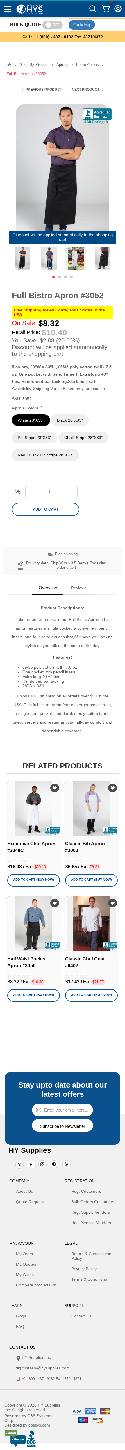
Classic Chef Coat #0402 (85, 962)
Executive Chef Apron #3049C (31, 847)
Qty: (18, 491)
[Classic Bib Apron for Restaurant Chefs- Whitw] (91, 808)
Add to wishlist (54, 788)
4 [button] (71, 277)
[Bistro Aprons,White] (33, 808)
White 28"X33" (31, 420)
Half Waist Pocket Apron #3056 (26, 962)
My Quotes (26, 1264)
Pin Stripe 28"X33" (34, 437)
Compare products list (36, 1285)
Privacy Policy (84, 1268)
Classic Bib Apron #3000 (85, 847)
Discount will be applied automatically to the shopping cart (62, 237)
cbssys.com (39, 1425)
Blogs (21, 1316)
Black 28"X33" (70, 420)
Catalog (81, 24)
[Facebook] (31, 1164)
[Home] (9, 64)
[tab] (47, 588)
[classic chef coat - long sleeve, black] (91, 923)
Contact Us (81, 1316)
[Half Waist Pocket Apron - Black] (33, 923)
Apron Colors (26, 408)
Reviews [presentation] (78, 588)
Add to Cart (45, 509)
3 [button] (65, 277)
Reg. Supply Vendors (90, 1212)
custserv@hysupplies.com (46, 1368)
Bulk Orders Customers (92, 1201)
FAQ (20, 1326)
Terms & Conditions (89, 1279)
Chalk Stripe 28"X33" (83, 437)
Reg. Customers (86, 1191)
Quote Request (30, 1201)
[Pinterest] (54, 1165)
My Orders (25, 1253)
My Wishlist (26, 1274)
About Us (24, 1191)
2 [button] (59, 277)
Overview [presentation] (48, 587)
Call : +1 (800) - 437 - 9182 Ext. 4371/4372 (62, 37)
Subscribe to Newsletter (62, 1126)
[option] (22, 258)
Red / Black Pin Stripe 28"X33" (46, 455)
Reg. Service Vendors (91, 1222)
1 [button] (53, 277)
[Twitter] (19, 1165)
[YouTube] (66, 1165)
